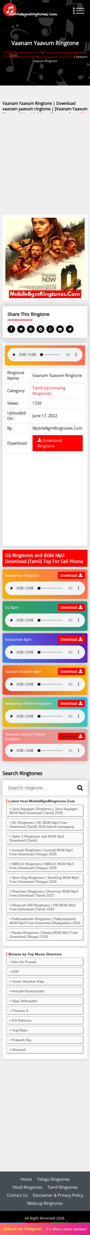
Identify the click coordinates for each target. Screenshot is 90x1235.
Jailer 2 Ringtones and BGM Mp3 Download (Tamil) (37, 838)
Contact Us (17, 1195)
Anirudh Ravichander (28, 991)
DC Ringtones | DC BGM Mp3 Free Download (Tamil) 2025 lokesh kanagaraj (42, 825)
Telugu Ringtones (53, 1179)
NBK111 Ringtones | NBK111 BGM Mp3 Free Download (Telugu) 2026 (42, 866)
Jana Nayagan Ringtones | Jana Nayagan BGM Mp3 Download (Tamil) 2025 (44, 811)
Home (26, 1179)
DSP (15, 972)
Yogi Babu (20, 1030)
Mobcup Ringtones (45, 1203)
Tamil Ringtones (63, 1187)
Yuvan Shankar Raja (28, 981)
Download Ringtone (50, 443)
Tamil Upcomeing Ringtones (49, 390)
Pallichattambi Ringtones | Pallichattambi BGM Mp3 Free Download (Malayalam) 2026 (45, 921)
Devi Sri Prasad (24, 962)
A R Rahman (22, 1020)
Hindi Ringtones (27, 1187)
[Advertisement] (45, 164)
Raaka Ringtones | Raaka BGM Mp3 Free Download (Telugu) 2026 (44, 935)
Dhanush (19, 1050)
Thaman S (20, 1011)
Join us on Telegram (22, 1229)
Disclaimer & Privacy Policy (58, 1195)
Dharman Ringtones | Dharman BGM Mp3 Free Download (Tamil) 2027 (44, 893)
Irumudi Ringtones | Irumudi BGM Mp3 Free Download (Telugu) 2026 (41, 852)
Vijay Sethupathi (24, 1001)
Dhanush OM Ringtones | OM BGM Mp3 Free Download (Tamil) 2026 (43, 907)
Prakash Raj (21, 1040)
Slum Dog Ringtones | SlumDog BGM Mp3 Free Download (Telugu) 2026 (44, 880)
